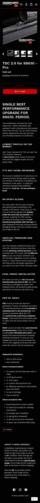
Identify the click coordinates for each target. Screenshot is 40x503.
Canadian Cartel (23, 496)
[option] (10, 53)
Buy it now (20, 91)
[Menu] (36, 4)
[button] (34, 499)
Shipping (5, 75)
